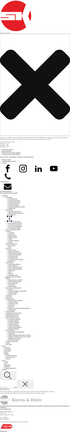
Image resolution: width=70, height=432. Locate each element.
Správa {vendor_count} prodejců (11, 152)
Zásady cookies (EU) (52, 406)
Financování (7, 351)
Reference (7, 366)
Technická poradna (11, 355)
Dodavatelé (7, 365)
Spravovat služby (6, 151)
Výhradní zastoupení (10, 368)
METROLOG (6, 389)
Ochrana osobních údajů (9, 161)
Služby (3, 346)
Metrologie (7, 347)
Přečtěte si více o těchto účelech (11, 154)
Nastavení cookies (3, 431)
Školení (6, 352)
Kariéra (6, 362)
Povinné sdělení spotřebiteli (25, 406)
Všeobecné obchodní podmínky (9, 406)
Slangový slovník (10, 357)
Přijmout (1, 157)
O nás (3, 360)
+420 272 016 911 (4, 181)
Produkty (4, 195)
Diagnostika (7, 349)
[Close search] (25, 384)
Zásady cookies (6, 159)
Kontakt (4, 163)
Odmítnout (6, 157)
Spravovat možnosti (7, 149)
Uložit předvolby (19, 157)
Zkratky (8, 358)
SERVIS (1, 389)
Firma (5, 363)
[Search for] (7, 387)
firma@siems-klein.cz (6, 191)
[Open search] (8, 376)
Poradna (6, 354)
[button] (35, 85)
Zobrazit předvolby (12, 157)
